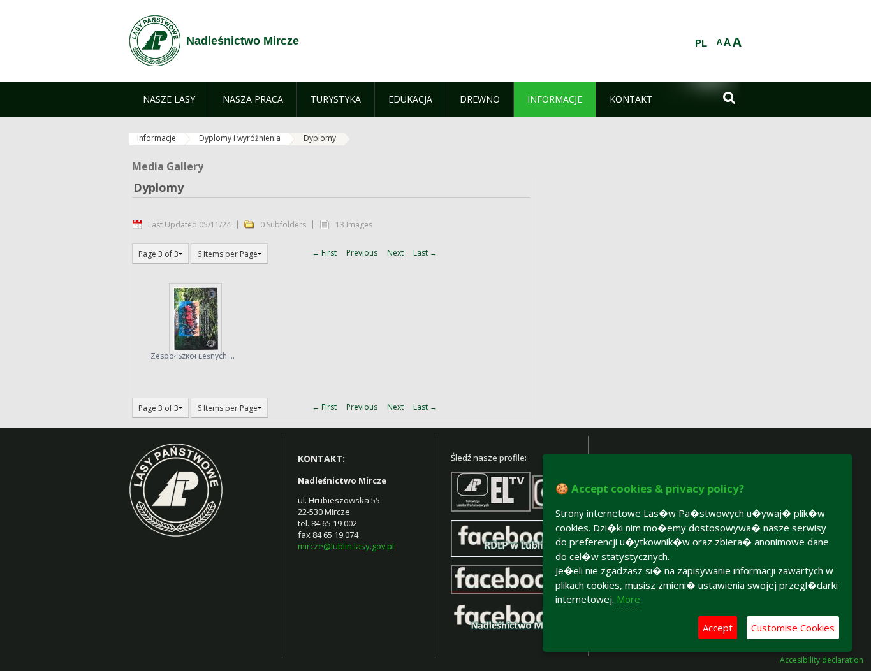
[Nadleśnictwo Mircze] (154, 40)
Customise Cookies (793, 627)
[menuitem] (169, 99)
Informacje (156, 138)
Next (395, 252)
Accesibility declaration (821, 660)
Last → (425, 252)
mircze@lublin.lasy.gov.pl (346, 546)
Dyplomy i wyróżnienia (240, 138)
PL (701, 43)
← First (324, 252)
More (628, 599)
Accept (718, 627)
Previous (361, 252)
